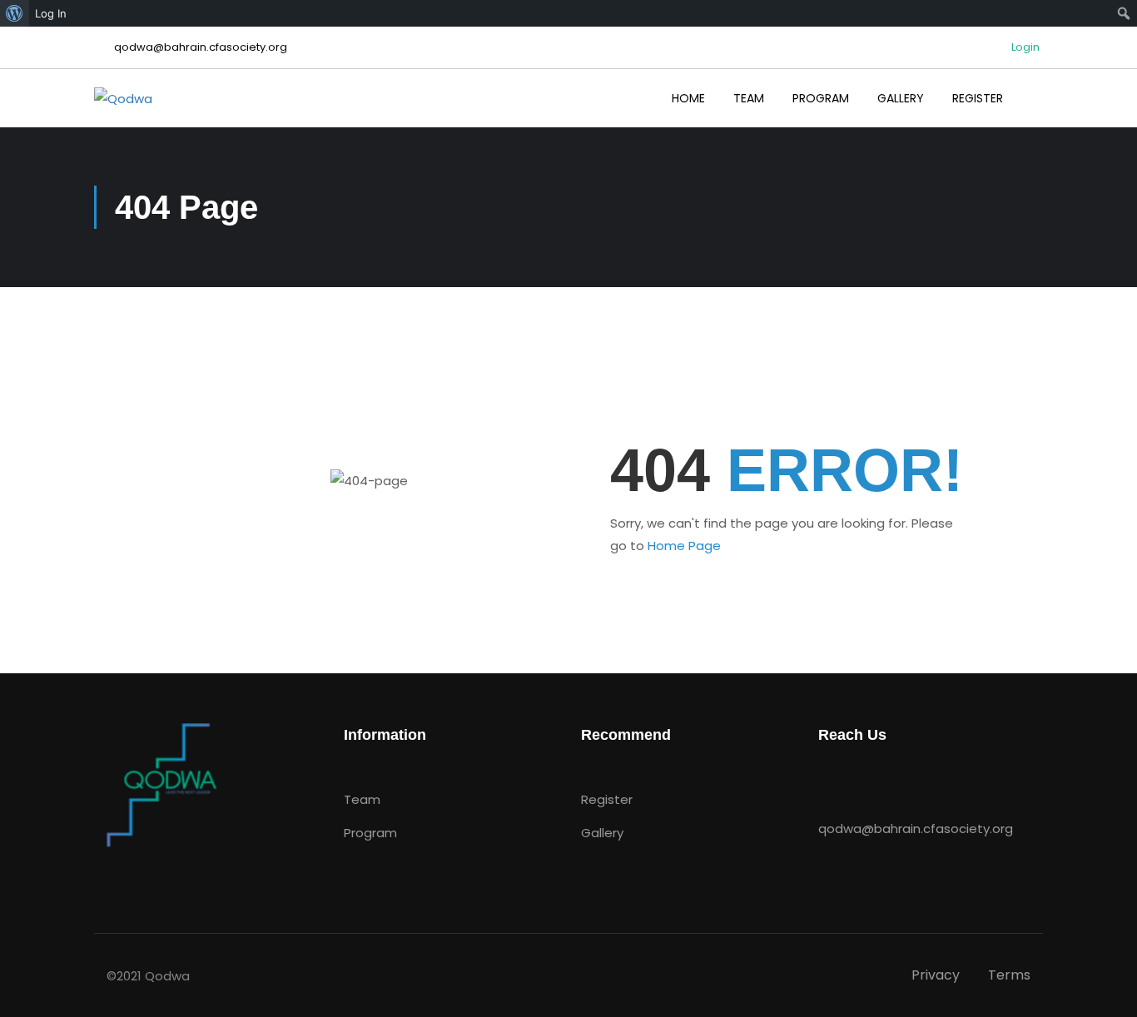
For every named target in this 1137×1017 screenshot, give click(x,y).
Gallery (900, 98)
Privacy (935, 975)
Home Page (684, 545)
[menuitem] (14, 13)
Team (748, 98)
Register (977, 98)
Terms (1009, 975)
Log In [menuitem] (51, 13)
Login (1025, 47)
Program (820, 98)
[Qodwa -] (157, 98)
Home (688, 98)
